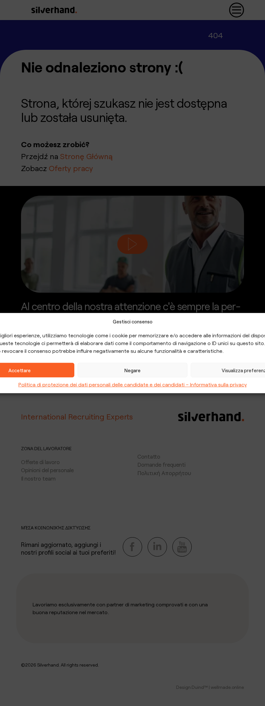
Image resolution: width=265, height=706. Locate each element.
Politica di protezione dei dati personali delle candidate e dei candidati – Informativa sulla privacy (132, 384)
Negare (132, 370)
